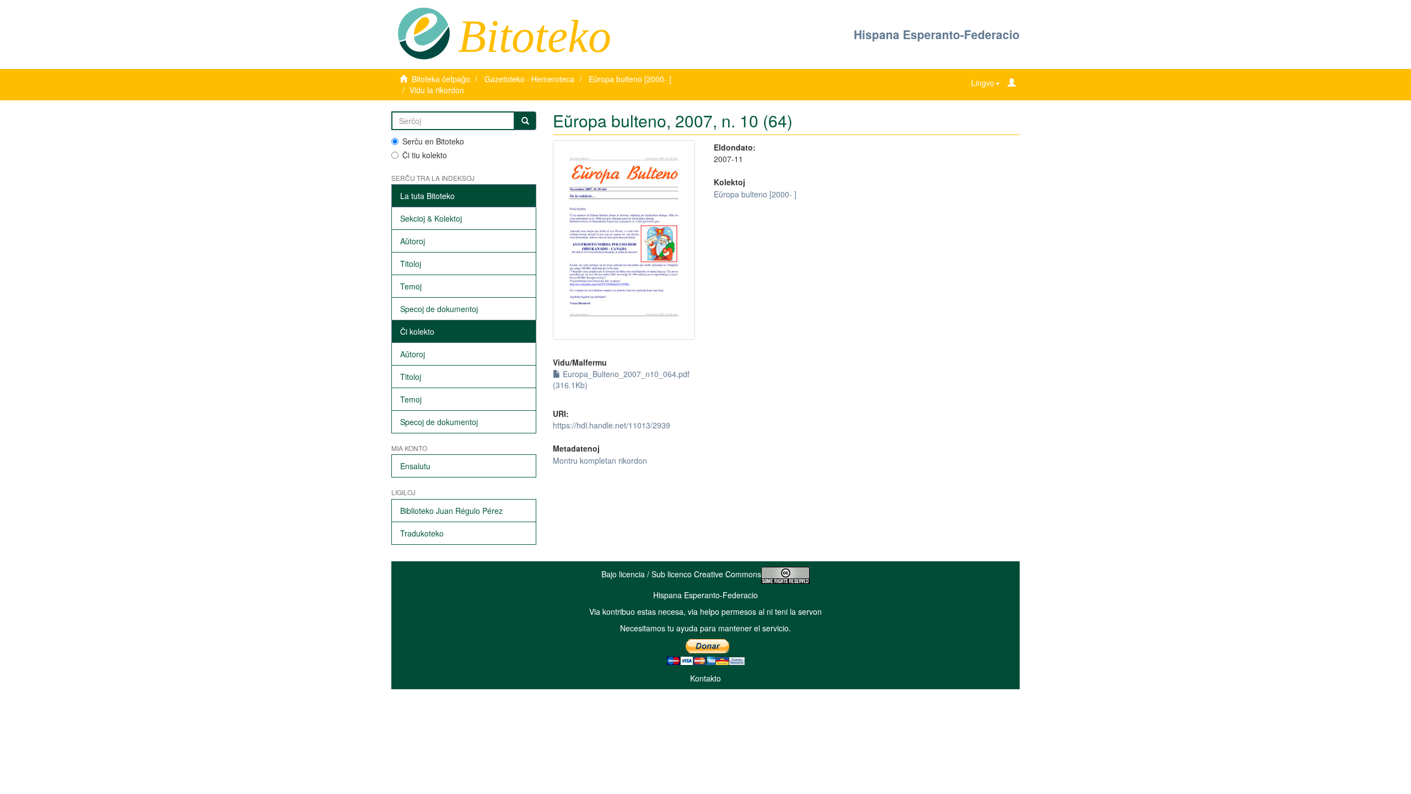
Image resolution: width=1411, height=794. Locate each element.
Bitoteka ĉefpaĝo (441, 78)
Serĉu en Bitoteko (433, 141)
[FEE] (423, 32)
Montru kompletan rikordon (600, 460)
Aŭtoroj (412, 240)
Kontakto (705, 678)
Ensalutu (415, 465)
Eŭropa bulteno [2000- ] (630, 78)
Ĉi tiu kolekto (424, 154)
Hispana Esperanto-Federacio (937, 34)
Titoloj (410, 263)
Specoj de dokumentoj (439, 308)
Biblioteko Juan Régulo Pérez (451, 510)
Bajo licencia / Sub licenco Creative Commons (681, 574)
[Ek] (525, 120)
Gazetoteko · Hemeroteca (529, 78)
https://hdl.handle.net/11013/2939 (611, 425)
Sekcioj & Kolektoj (431, 218)
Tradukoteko (422, 533)
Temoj (411, 286)
